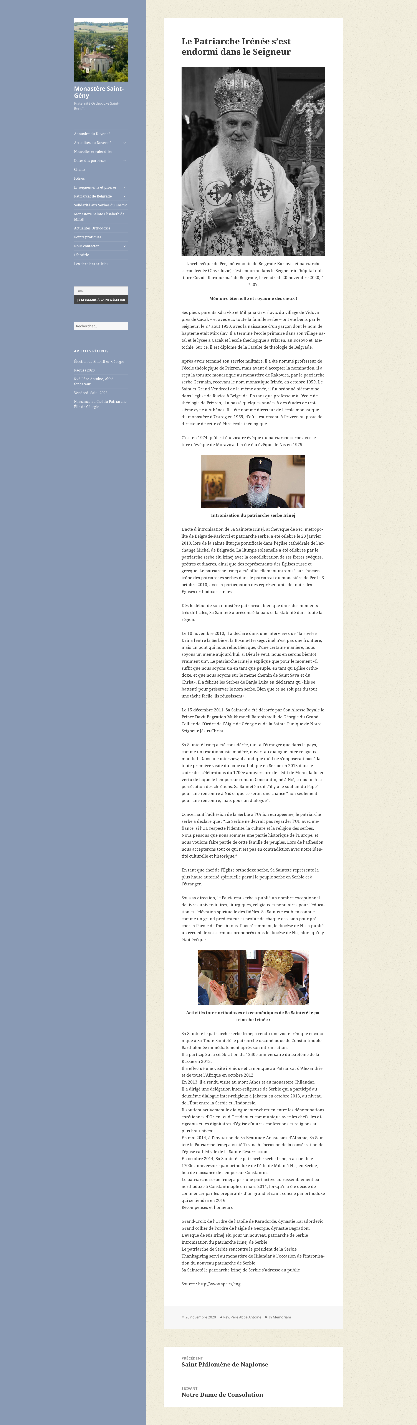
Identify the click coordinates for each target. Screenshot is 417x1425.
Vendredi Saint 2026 (91, 392)
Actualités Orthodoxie (92, 228)
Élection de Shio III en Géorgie (99, 361)
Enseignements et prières (95, 187)
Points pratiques (87, 237)
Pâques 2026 (84, 370)
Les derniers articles (91, 263)
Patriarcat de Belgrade (93, 196)
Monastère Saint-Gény (99, 91)
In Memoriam (280, 1317)
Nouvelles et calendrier (93, 151)
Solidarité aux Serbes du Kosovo (100, 205)
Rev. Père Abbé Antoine (242, 1317)
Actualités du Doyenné (92, 142)
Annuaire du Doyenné (92, 133)
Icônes (79, 178)
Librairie (81, 255)
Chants (79, 169)
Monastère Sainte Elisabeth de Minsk (99, 217)
